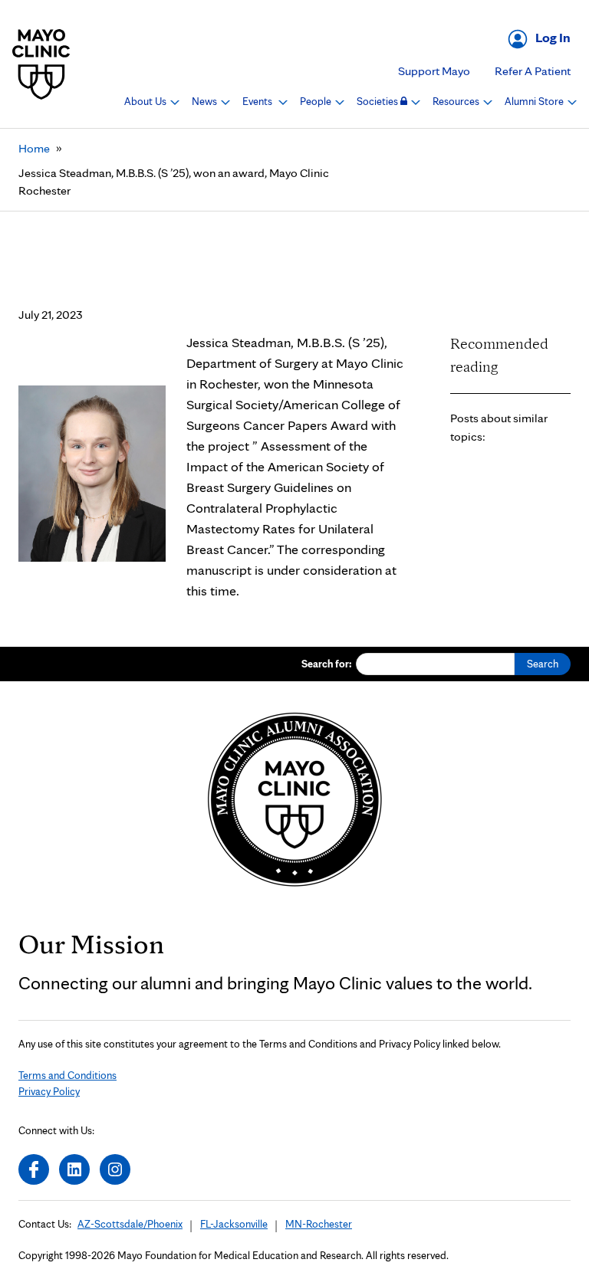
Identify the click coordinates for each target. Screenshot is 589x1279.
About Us (146, 101)
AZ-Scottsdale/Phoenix (130, 1224)
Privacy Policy (49, 1091)
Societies (378, 101)
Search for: (326, 664)
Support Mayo (434, 71)
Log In (553, 37)
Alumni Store (535, 101)
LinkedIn (74, 1169)
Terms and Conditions (67, 1075)
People (317, 101)
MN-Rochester (318, 1224)
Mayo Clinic (41, 64)
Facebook (33, 1169)
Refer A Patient (533, 71)
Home (34, 148)
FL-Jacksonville (234, 1224)
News (205, 101)
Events (258, 101)
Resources (457, 101)
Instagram (115, 1169)
